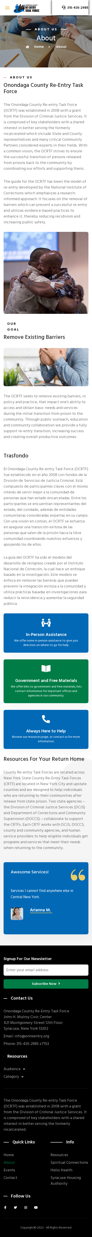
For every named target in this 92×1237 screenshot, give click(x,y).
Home (9, 1155)
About (9, 1163)
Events (9, 1170)
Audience (12, 1069)
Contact (10, 1178)
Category (11, 1077)
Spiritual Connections (69, 1163)
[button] (7, 7)
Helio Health (61, 1170)
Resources (59, 1155)
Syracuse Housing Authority (65, 1181)
